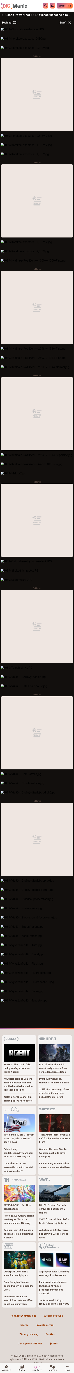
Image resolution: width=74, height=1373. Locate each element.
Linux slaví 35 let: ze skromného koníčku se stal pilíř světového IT (18, 1167)
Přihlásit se (64, 6)
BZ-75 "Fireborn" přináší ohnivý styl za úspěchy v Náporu (52, 1209)
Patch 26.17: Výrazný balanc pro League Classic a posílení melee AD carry (19, 1219)
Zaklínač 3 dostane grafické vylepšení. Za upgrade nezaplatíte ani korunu (54, 1093)
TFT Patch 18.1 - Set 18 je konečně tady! (17, 1207)
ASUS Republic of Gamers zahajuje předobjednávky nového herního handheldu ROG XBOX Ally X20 (18, 1084)
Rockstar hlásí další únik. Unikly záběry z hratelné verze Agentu (17, 1068)
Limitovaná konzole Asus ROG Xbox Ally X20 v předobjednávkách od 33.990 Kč (52, 1288)
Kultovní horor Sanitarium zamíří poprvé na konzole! (18, 1099)
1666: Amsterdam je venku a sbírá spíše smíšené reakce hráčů (54, 1138)
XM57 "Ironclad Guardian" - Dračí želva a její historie (54, 1221)
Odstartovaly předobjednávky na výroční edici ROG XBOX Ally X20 (18, 1153)
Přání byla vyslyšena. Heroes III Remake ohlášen (54, 1080)
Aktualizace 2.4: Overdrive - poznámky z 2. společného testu (54, 1234)
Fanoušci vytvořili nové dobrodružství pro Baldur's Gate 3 (18, 1286)
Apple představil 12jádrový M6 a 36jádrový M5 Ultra (54, 1273)
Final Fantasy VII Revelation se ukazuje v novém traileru (54, 1165)
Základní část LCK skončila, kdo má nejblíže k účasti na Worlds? (18, 1234)
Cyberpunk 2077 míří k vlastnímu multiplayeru (16, 1273)
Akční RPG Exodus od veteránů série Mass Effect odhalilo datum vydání (18, 1300)
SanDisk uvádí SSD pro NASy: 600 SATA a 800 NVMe (54, 1302)
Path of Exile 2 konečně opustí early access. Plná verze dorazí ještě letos (53, 1068)
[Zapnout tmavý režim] (52, 6)
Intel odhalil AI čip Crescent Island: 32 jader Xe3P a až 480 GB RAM (19, 1138)
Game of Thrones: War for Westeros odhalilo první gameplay (53, 1153)
